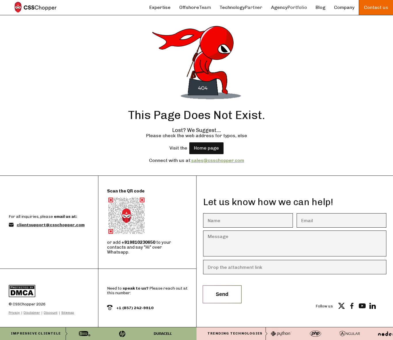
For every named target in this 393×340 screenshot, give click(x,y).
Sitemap (67, 312)
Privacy (14, 312)
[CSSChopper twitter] (341, 306)
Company (344, 7)
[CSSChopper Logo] (35, 7)
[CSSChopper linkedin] (372, 306)
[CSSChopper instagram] (382, 306)
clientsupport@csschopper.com (51, 225)
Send (222, 294)
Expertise (160, 7)
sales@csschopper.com (217, 160)
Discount (51, 312)
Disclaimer (32, 312)
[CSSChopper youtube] (362, 306)
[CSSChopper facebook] (351, 306)
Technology (241, 7)
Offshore (195, 7)
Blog (320, 7)
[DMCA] (41, 292)
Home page (206, 148)
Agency (289, 7)
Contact (376, 7)
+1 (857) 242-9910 (134, 307)
